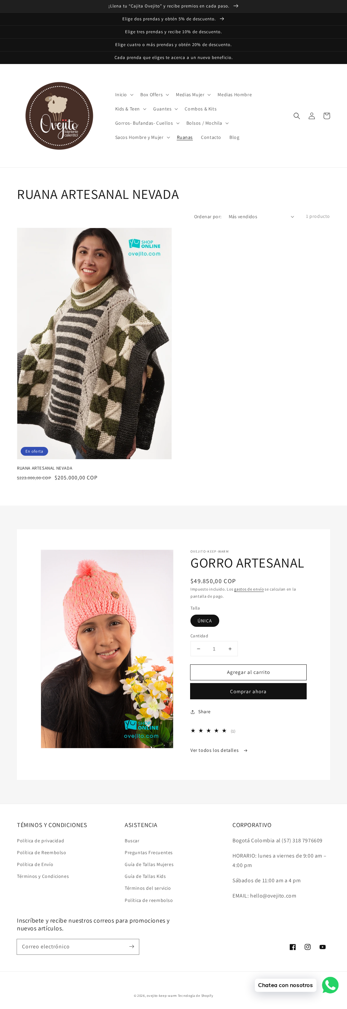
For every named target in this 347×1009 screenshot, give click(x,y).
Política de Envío (35, 864)
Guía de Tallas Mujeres (149, 864)
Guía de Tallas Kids (145, 876)
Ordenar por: (208, 216)
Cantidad (199, 636)
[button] (296, 115)
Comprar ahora (248, 691)
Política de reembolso (149, 900)
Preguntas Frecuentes (149, 852)
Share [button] (204, 711)
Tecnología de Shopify (195, 995)
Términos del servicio (148, 888)
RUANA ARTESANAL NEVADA (44, 468)
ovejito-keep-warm (162, 995)
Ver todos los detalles (215, 750)
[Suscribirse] (131, 946)
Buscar (132, 841)
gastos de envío (249, 589)
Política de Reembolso (41, 852)
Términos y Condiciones (43, 876)
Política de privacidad (40, 841)
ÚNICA (205, 621)
